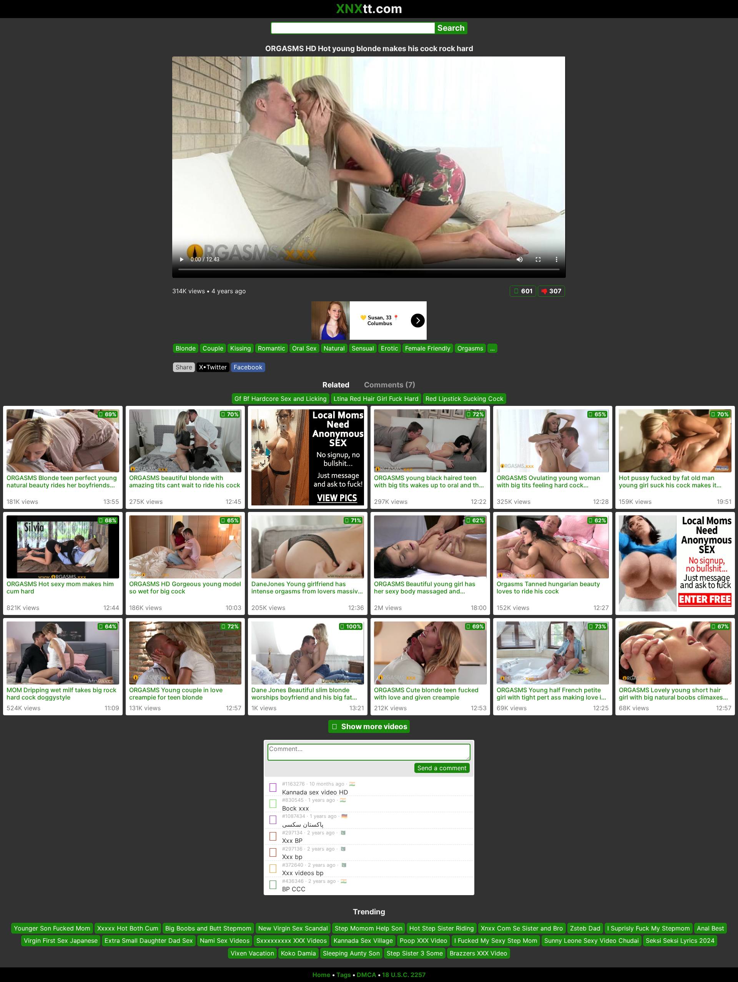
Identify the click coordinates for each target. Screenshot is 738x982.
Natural (334, 348)
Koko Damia (298, 953)
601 (527, 291)
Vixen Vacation (252, 953)
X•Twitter (213, 367)
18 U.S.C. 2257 (404, 974)
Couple (213, 348)
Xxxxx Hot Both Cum (127, 928)
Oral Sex (304, 348)
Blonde (186, 348)
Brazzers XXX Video (478, 953)
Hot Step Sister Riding (441, 928)
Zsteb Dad (585, 928)
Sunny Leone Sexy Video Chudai (591, 940)
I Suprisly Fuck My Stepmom (648, 928)
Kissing (240, 348)
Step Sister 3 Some (415, 953)
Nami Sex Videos (224, 940)
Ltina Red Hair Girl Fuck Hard (376, 398)
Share (184, 367)
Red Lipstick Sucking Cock (465, 398)
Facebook (248, 367)
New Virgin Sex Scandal (293, 928)
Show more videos (374, 726)
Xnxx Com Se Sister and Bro (522, 928)
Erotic (389, 348)
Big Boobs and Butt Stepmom (208, 928)
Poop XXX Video (423, 940)
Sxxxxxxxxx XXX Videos (291, 940)
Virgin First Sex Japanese (61, 940)
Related (335, 384)
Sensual (363, 348)
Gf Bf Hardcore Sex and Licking (280, 398)
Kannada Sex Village (363, 940)
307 (555, 291)
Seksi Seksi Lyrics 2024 (680, 940)
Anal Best (710, 928)
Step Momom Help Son (368, 928)
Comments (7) (390, 384)
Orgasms (470, 348)
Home (321, 974)
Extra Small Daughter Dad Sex (149, 940)
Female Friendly (427, 348)
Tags (343, 974)
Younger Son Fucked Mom (52, 928)
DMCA (366, 974)
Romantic (271, 348)
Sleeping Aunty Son (351, 953)
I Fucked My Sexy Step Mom (495, 940)
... (492, 348)
